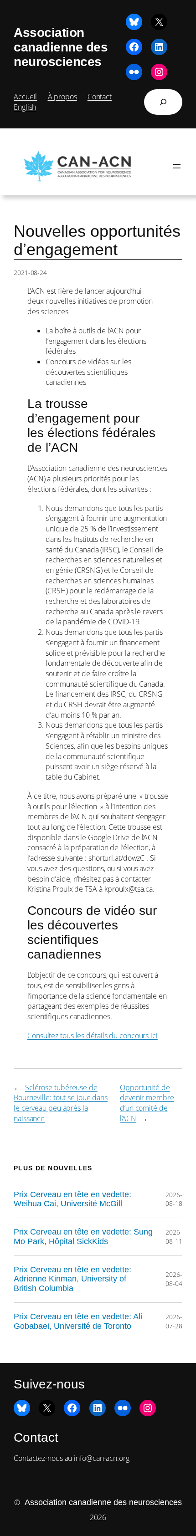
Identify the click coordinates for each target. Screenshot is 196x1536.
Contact (100, 97)
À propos (62, 97)
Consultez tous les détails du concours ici (92, 1036)
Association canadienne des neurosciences (61, 47)
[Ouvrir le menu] (176, 166)
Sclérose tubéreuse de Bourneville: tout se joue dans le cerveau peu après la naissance (61, 1102)
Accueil (25, 97)
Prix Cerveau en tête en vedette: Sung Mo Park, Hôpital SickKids (83, 1236)
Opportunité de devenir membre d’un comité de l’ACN (147, 1102)
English (25, 107)
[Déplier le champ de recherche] (163, 102)
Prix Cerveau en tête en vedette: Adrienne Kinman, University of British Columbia (72, 1279)
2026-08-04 (173, 1279)
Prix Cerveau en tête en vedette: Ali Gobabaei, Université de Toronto (78, 1321)
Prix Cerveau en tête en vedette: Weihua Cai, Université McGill (72, 1199)
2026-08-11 (173, 1236)
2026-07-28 (173, 1321)
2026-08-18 (173, 1199)
